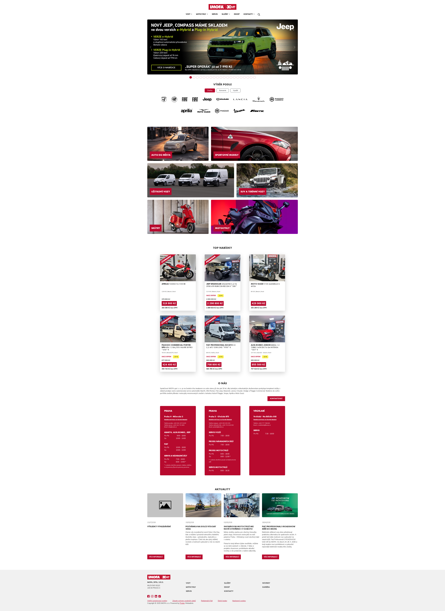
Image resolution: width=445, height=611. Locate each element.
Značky (209, 90)
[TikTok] (159, 597)
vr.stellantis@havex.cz (264, 425)
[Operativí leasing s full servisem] (227, 77)
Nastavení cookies (239, 601)
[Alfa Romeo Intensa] (244, 77)
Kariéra (266, 587)
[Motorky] (221, 77)
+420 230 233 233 (224, 423)
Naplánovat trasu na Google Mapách (175, 419)
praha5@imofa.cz (218, 427)
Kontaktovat (276, 399)
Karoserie (222, 90)
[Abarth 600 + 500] (237, 77)
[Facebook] (148, 597)
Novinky (266, 583)
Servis (215, 14)
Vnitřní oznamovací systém (157, 601)
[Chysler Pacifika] (251, 77)
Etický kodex (222, 601)
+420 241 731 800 (178, 425)
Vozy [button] (188, 14)
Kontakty (228, 591)
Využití (235, 90)
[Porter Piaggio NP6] (247, 77)
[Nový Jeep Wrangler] (254, 77)
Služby (227, 583)
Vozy (188, 583)
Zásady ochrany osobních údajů (184, 601)
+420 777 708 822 (264, 423)
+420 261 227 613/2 (179, 423)
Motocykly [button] (201, 14)
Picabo (182, 603)
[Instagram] (152, 597)
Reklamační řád (207, 601)
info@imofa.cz (172, 427)
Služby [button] (225, 14)
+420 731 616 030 (228, 425)
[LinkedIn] (156, 597)
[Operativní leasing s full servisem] (224, 77)
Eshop (237, 14)
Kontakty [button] (248, 14)
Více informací (156, 557)
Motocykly (191, 587)
